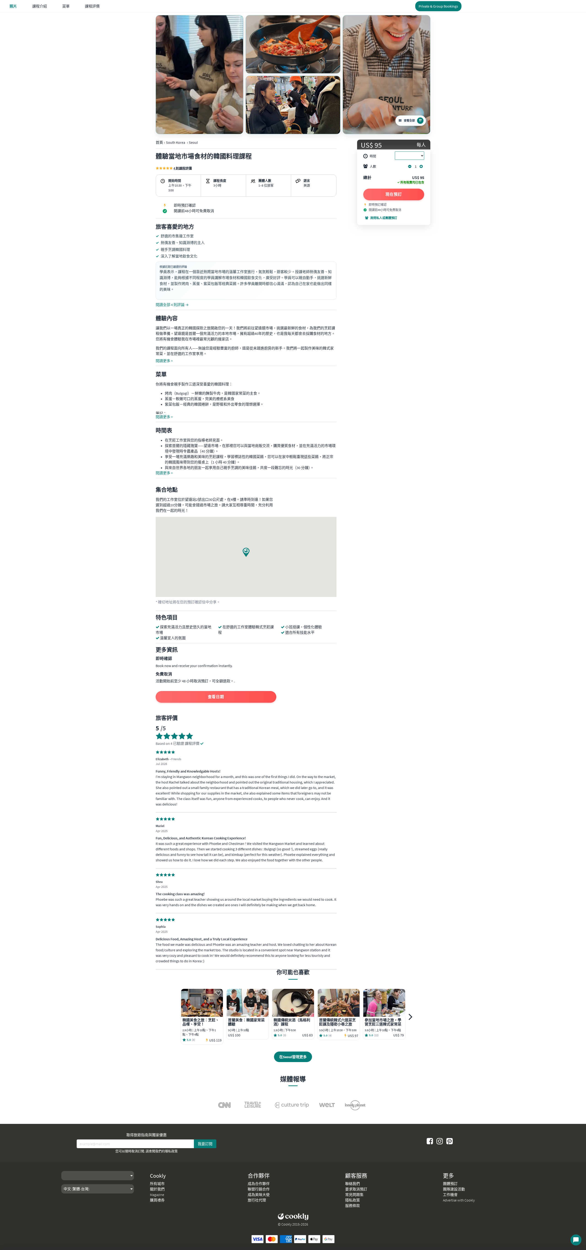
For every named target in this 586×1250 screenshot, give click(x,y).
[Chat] (575, 1239)
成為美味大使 (259, 1194)
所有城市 (157, 1183)
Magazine (157, 1194)
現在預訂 (393, 194)
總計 (367, 178)
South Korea (175, 142)
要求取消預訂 (356, 1189)
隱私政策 (171, 1151)
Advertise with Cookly (459, 1200)
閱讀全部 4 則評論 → (172, 304)
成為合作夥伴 (259, 1183)
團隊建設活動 (454, 1189)
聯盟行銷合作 (259, 1189)
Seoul (193, 142)
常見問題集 (354, 1194)
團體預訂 (450, 1183)
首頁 (159, 142)
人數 (373, 166)
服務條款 (352, 1205)
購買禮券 (157, 1200)
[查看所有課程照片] (199, 74)
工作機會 (450, 1194)
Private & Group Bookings (438, 6)
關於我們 (157, 1189)
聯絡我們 (352, 1183)
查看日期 (216, 696)
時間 (373, 156)
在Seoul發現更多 (293, 1057)
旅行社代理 (257, 1200)
